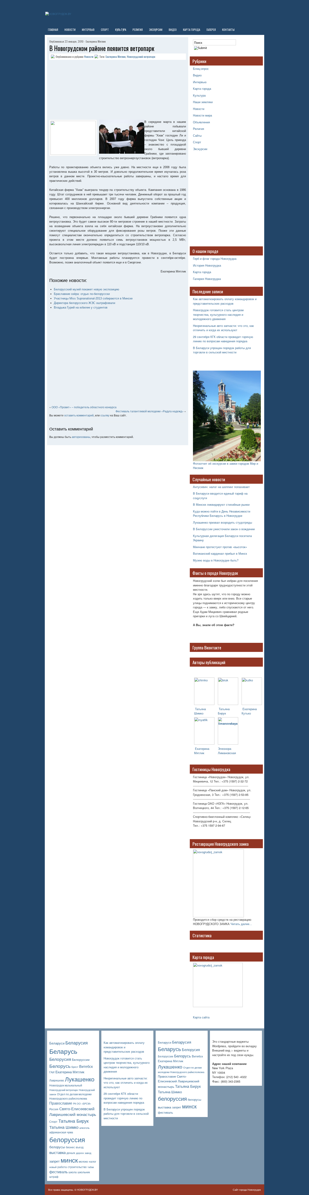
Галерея (211, 30)
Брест (74, 1067)
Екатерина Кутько (249, 711)
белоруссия (67, 1139)
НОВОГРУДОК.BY (87, 1189)
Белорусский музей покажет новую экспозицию (86, 289)
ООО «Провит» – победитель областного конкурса (84, 407)
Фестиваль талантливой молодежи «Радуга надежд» (150, 411)
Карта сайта (201, 1017)
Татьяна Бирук (224, 711)
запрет (54, 1161)
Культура (120, 30)
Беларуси (56, 1043)
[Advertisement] (77, 90)
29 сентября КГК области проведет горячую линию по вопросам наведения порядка (223, 339)
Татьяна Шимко (200, 711)
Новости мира (202, 115)
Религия (138, 30)
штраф (53, 1177)
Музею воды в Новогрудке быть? (215, 560)
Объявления (201, 122)
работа (62, 1167)
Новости (70, 30)
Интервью (88, 30)
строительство (77, 1167)
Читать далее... (241, 924)
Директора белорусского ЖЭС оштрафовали (84, 303)
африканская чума (61, 1132)
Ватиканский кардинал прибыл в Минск (220, 553)
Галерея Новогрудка (207, 279)
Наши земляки (203, 102)
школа (73, 1172)
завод (88, 1153)
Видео (173, 30)
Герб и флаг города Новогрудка (214, 258)
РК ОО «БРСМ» (82, 1103)
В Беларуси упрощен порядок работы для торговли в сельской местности (222, 350)
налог (92, 1161)
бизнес (70, 1147)
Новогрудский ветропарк (141, 56)
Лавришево (56, 1080)
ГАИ (52, 1072)
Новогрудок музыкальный (65, 1085)
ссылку (104, 415)
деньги (71, 1153)
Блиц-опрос (201, 68)
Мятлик (199, 753)
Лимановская (227, 753)
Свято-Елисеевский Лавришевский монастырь (72, 1111)
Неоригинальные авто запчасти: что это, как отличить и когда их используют (223, 327)
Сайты (197, 135)
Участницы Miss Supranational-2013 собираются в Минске (93, 298)
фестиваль (58, 1171)
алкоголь (84, 1127)
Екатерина (201, 748)
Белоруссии (81, 1059)
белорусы (57, 1146)
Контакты (228, 30)
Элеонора (224, 748)
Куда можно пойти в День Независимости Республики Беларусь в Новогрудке (221, 513)
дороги (80, 1153)
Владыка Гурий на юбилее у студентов (80, 307)
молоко (83, 1161)
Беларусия (76, 1042)
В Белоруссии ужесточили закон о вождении (224, 529)
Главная (53, 30)
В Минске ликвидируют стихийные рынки (221, 504)
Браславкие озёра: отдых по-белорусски (82, 294)
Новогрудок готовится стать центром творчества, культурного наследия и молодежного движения (218, 314)
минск (69, 1159)
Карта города (191, 30)
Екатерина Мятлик (116, 56)
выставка (57, 1152)
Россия (53, 1109)
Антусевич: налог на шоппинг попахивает (221, 487)
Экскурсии (155, 30)
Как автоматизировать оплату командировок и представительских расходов (225, 301)
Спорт (105, 30)
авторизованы (81, 437)
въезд (79, 1147)
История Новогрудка (207, 265)
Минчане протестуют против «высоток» (220, 547)
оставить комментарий (79, 415)
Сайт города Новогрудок (247, 1189)
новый (53, 1167)
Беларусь (63, 1051)
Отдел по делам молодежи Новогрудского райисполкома (70, 1096)
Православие (60, 1103)
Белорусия (60, 1059)
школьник (84, 1172)
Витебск (86, 1066)
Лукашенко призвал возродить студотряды (222, 522)
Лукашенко (79, 1079)
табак (91, 1167)
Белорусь (60, 1065)
